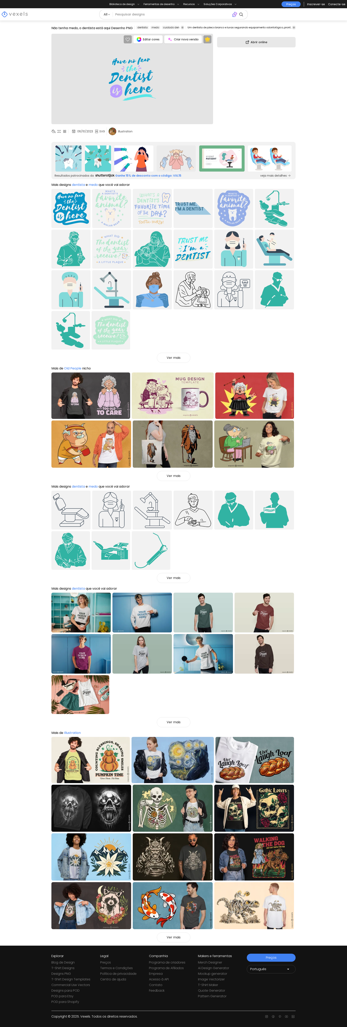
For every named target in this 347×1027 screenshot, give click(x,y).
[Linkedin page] (293, 1016)
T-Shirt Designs (63, 968)
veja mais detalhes (273, 176)
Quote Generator (211, 990)
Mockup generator (212, 973)
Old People (72, 368)
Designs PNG (61, 973)
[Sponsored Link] (68, 158)
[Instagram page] (266, 1016)
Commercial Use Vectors (70, 985)
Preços (105, 962)
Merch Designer (210, 962)
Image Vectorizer (211, 979)
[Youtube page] (286, 1016)
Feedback (156, 990)
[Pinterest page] (279, 1016)
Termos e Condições (116, 968)
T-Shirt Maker (208, 985)
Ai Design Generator (213, 968)
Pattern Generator (212, 996)
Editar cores (151, 39)
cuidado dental (173, 27)
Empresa (156, 973)
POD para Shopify (65, 1001)
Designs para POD (65, 990)
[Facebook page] (273, 1016)
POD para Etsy (62, 996)
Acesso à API (159, 979)
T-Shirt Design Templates (70, 979)
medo (155, 27)
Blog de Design (63, 962)
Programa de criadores (167, 962)
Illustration (72, 732)
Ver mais (174, 357)
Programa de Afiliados (166, 968)
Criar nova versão (186, 39)
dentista (142, 27)
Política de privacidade (118, 973)
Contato (155, 985)
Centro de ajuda (113, 979)
